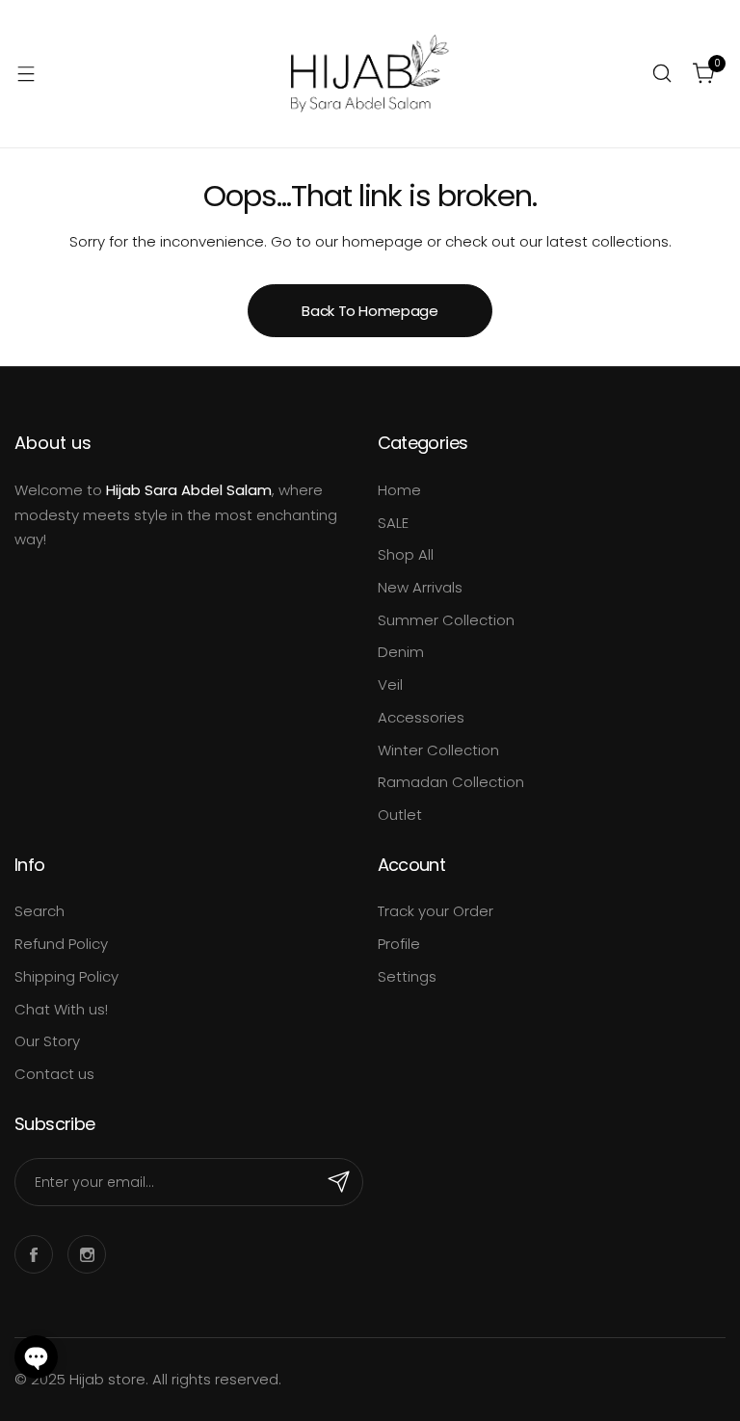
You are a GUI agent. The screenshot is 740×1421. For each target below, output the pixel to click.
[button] (36, 1357)
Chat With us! (61, 1009)
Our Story (47, 1041)
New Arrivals (420, 587)
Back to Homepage (369, 311)
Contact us (54, 1074)
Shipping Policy (66, 976)
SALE (393, 523)
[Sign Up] (339, 1182)
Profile (399, 944)
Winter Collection (438, 750)
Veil (390, 684)
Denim (401, 652)
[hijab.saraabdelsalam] (370, 74)
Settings (407, 976)
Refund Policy (61, 944)
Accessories (421, 717)
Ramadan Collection (451, 782)
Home (399, 490)
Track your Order (435, 911)
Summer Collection (446, 620)
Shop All (406, 554)
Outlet (400, 814)
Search (39, 911)
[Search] (662, 73)
